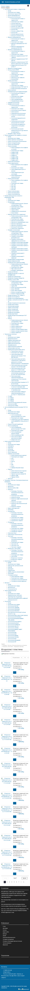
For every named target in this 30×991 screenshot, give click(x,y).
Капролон (10, 489)
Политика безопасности (9, 937)
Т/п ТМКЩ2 (11, 399)
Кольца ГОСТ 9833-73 (16, 26)
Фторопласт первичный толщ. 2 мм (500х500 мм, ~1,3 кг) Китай (20, 750)
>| (23, 882)
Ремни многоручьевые (14, 192)
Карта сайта (6, 932)
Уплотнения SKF (12, 641)
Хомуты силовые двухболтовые (19, 329)
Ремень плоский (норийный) (15, 424)
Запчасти (7, 582)
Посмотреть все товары (14, 12)
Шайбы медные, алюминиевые (16, 572)
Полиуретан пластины (17, 530)
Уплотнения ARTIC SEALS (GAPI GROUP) (18, 615)
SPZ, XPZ (13, 185)
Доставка (5, 928)
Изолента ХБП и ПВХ (13, 488)
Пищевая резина (12, 345)
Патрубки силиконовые (14, 230)
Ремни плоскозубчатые (14, 194)
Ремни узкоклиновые (13, 178)
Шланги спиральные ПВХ (17, 293)
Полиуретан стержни (16, 531)
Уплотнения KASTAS (13, 606)
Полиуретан (11, 522)
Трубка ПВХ (14, 286)
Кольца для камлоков (16, 226)
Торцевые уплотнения (13, 102)
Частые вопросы (7, 943)
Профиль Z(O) (14, 153)
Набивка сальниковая (13, 453)
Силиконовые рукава (13, 306)
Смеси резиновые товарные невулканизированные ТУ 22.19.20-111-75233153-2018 (18, 393)
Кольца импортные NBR (17, 28)
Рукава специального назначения (16, 303)
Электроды (11, 573)
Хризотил (10, 478)
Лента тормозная (12, 452)
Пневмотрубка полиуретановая (16, 259)
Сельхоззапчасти (12, 589)
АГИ (12, 458)
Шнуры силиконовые (13, 310)
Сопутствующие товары (11, 561)
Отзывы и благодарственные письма (12, 941)
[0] (27, 6)
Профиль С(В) (14, 158)
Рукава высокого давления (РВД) (16, 262)
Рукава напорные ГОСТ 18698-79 (16, 295)
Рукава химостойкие (13, 304)
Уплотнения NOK (12, 634)
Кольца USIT (14, 32)
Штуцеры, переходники (17, 270)
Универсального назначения (18, 211)
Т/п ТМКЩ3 (11, 401)
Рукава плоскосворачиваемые (16, 298)
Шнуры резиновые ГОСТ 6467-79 (19, 87)
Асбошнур (10, 449)
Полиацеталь (11, 511)
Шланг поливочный (13, 309)
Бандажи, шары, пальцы (14, 133)
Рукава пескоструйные (14, 296)
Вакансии (5, 944)
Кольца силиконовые (16, 24)
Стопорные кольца (13, 575)
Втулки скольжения (16, 97)
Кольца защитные (16, 23)
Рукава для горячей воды (14, 276)
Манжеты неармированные (15, 49)
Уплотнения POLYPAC (13, 637)
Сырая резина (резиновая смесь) (16, 349)
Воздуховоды (11, 202)
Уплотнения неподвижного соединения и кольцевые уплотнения (18, 126)
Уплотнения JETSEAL (13, 627)
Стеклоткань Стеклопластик (15, 534)
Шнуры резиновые (12, 80)
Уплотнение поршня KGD (14, 14)
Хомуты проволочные (16, 326)
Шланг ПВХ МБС (15, 289)
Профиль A (14, 155)
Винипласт (11, 486)
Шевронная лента (15, 439)
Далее (24, 878)
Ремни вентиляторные (14, 161)
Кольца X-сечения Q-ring (17, 35)
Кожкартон (10, 568)
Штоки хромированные (14, 15)
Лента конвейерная (13, 425)
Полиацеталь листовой (17, 519)
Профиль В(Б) (14, 157)
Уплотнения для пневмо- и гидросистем (15, 9)
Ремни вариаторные (13, 163)
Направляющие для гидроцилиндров (17, 91)
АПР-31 (13, 461)
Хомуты (10, 318)
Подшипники (11, 570)
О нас (4, 926)
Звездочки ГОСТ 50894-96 (17, 77)
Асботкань (10, 447)
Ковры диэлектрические (14, 343)
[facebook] (2, 982)
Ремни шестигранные (13, 144)
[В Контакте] (5, 982)
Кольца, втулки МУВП (13, 69)
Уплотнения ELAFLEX (13, 623)
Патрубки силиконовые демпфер (19, 242)
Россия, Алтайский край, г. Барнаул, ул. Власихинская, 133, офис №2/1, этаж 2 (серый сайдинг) (12, 975)
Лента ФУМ (14, 556)
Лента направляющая (16, 99)
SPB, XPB (13, 188)
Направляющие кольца (17, 101)
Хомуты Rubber (15, 324)
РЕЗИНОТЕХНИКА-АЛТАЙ (12, 2)
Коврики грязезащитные (14, 340)
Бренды (5, 933)
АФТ (12, 464)
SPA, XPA (13, 186)
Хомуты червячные (16, 332)
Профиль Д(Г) (14, 160)
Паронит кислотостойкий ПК (18, 474)
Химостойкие (14, 213)
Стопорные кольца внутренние (19, 579)
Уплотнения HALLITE (13, 626)
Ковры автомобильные (14, 342)
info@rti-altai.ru (6, 972)
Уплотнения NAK (12, 632)
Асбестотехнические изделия (12, 441)
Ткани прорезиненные (10, 590)
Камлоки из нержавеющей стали (19, 222)
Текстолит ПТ (14, 544)
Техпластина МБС (12, 404)
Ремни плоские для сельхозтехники (17, 141)
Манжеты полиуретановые (15, 68)
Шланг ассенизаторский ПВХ (18, 287)
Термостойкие (15, 209)
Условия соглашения (8, 939)
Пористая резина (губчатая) (15, 346)
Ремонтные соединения (17, 228)
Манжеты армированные (14, 37)
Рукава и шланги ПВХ (13, 279)
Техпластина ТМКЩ (13, 405)
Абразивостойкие (15, 208)
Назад (9, 10)
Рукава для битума (13, 272)
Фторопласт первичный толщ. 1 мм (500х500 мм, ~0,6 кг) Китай (20, 691)
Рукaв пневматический (14, 261)
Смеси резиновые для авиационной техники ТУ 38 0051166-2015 (18, 356)
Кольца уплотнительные (14, 17)
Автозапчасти (11, 587)
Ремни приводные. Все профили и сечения (16, 135)
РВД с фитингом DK (16, 268)
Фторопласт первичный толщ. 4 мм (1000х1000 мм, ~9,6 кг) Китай (20, 837)
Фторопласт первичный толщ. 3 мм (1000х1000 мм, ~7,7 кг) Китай (20, 780)
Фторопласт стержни (16, 559)
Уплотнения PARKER (13, 635)
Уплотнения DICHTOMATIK (14, 621)
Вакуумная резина (12, 338)
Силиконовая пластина (14, 348)
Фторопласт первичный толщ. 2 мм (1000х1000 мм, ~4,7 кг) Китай (20, 721)
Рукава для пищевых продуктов (16, 278)
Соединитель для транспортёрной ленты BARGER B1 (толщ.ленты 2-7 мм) (20, 421)
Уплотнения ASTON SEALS (14, 617)
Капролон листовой (16, 502)
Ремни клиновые (12, 146)
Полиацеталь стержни (17, 520)
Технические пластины (11, 334)
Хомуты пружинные (16, 327)
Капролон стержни (16, 506)
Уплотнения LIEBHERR (13, 607)
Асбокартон (11, 446)
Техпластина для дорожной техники (17, 402)
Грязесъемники (12, 90)
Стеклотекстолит (12, 533)
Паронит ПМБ (14, 475)
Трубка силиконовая (13, 307)
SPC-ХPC (13, 189)
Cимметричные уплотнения (18, 113)
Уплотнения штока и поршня (18, 110)
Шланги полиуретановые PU (18, 292)
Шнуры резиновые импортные (19, 88)
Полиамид (10, 509)
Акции (4, 935)
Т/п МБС (10, 396)
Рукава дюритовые (13, 313)
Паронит (10, 469)
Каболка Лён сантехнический (15, 565)
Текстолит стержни (16, 547)
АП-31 (12, 460)
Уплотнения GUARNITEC (14, 624)
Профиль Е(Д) (14, 152)
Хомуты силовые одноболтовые (19, 331)
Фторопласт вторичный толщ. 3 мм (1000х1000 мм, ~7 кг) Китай (20, 765)
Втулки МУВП (14, 76)
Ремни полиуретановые (14, 143)
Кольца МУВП (14, 79)
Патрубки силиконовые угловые (19, 248)
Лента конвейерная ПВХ (17, 435)
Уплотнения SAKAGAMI (14, 609)
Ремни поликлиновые (13, 191)
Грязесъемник (15, 111)
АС (12, 463)
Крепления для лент (13, 413)
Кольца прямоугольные (17, 34)
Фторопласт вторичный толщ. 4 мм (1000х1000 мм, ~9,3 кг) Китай (20, 822)
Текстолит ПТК (15, 545)
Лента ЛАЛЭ (11, 450)
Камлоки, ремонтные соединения (16, 214)
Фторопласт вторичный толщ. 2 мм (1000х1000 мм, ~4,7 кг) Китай (20, 706)
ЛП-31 (12, 466)
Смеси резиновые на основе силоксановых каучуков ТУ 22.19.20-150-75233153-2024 (18, 373)
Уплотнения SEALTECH (13, 610)
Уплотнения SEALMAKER (14, 640)
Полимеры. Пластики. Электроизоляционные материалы (17, 492)
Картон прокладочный (13, 508)
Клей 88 (10, 567)
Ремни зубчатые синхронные (15, 139)
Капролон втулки (15, 497)
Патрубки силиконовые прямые (19, 244)
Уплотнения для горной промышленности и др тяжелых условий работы (19, 130)
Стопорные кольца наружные (18, 581)
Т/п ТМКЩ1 (11, 397)
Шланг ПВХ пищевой (16, 290)
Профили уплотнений (13, 104)
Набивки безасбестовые (17, 467)
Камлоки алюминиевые (17, 220)
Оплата (5, 930)
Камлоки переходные (16, 223)
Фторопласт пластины (17, 558)
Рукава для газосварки (14, 312)
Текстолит (10, 536)
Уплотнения (8, 601)
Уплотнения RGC (12, 638)
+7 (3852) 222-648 (7, 970)
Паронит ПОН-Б (15, 477)
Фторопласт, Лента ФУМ (14, 548)
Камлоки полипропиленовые (18, 225)
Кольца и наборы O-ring (17, 31)
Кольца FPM (14, 29)
